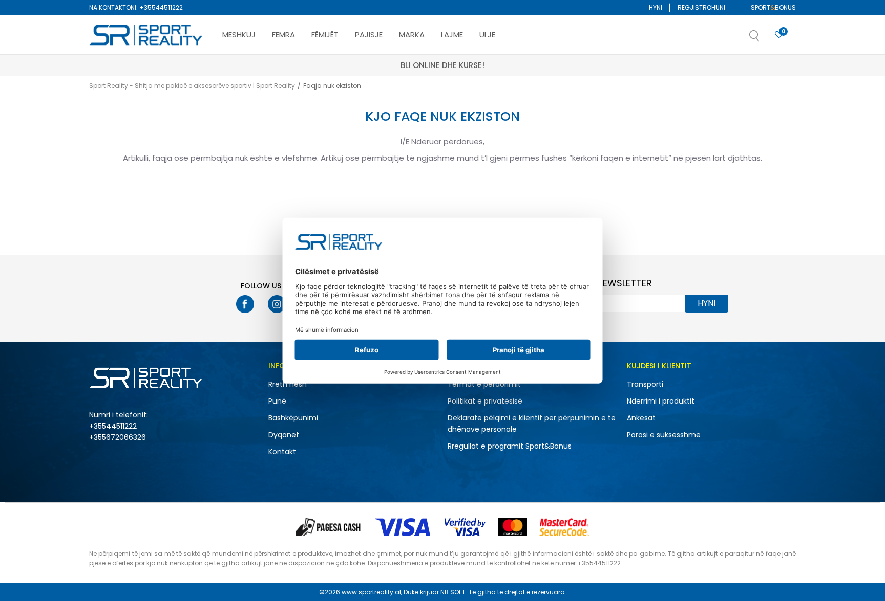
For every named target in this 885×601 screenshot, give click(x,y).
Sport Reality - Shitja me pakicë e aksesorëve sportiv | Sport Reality (192, 85)
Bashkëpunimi (293, 418)
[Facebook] (245, 304)
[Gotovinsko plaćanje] (329, 527)
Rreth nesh (287, 384)
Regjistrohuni (701, 7)
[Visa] (403, 527)
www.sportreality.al (371, 592)
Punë (277, 401)
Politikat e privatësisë (485, 401)
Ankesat (641, 418)
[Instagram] (277, 304)
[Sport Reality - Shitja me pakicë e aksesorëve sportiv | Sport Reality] (146, 35)
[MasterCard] (512, 527)
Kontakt (282, 452)
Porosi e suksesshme (664, 435)
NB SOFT (453, 592)
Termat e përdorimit (484, 384)
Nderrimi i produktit (660, 401)
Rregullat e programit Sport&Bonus (510, 446)
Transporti (645, 384)
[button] (764, 39)
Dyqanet (283, 435)
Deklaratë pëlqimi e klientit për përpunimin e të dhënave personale (532, 423)
